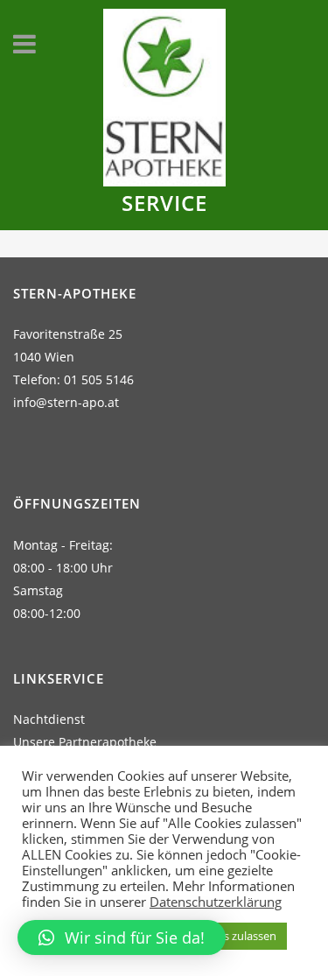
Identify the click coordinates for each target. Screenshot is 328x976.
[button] (121, 937)
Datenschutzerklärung (216, 901)
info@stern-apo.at (66, 402)
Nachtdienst (49, 719)
